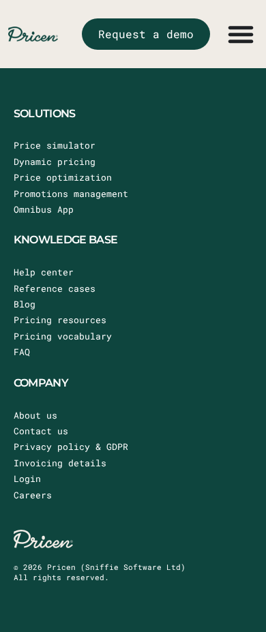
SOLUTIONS (45, 113)
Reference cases (54, 288)
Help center (44, 272)
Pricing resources (60, 319)
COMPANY (41, 382)
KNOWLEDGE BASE (66, 239)
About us (35, 415)
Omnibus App (44, 209)
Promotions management (71, 193)
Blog (24, 304)
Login (27, 478)
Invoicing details (60, 462)
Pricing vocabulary (63, 336)
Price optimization (63, 177)
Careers (33, 495)
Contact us (41, 430)
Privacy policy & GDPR (71, 446)
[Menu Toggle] (240, 34)
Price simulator (54, 145)
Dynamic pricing (54, 161)
